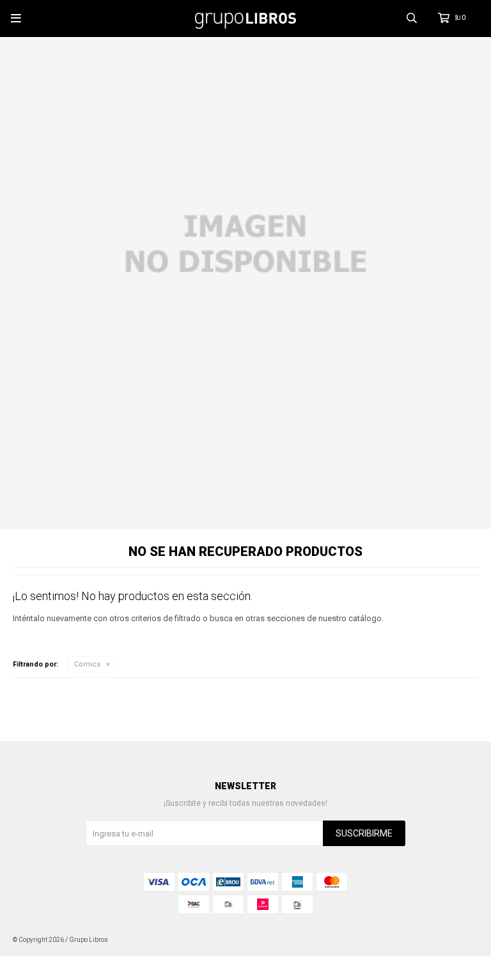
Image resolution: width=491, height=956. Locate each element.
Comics (87, 664)
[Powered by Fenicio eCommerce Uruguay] (459, 940)
